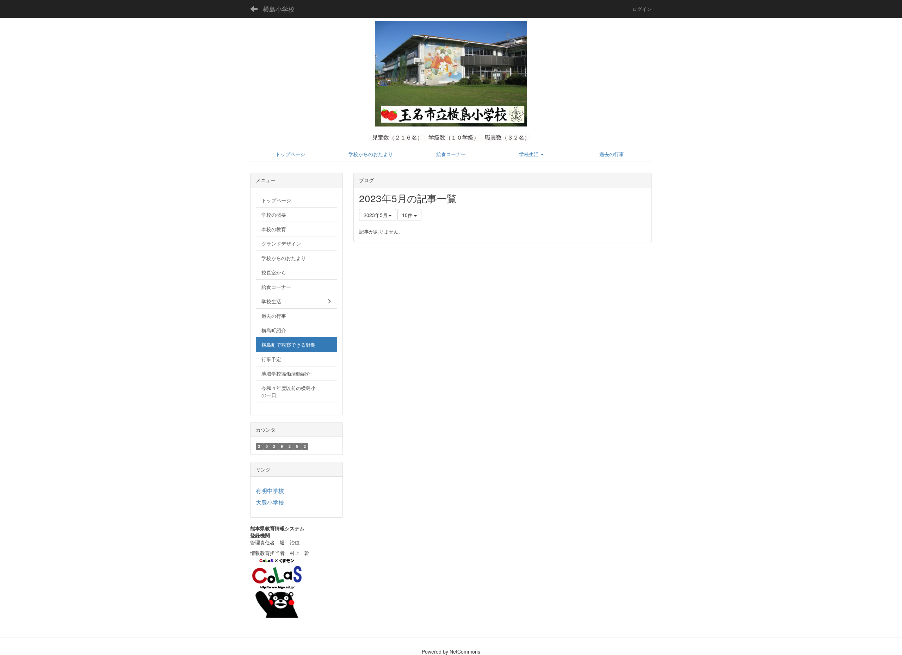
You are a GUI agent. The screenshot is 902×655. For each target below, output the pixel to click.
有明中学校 (270, 491)
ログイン (642, 8)
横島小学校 (279, 8)
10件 (408, 214)
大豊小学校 (270, 502)
